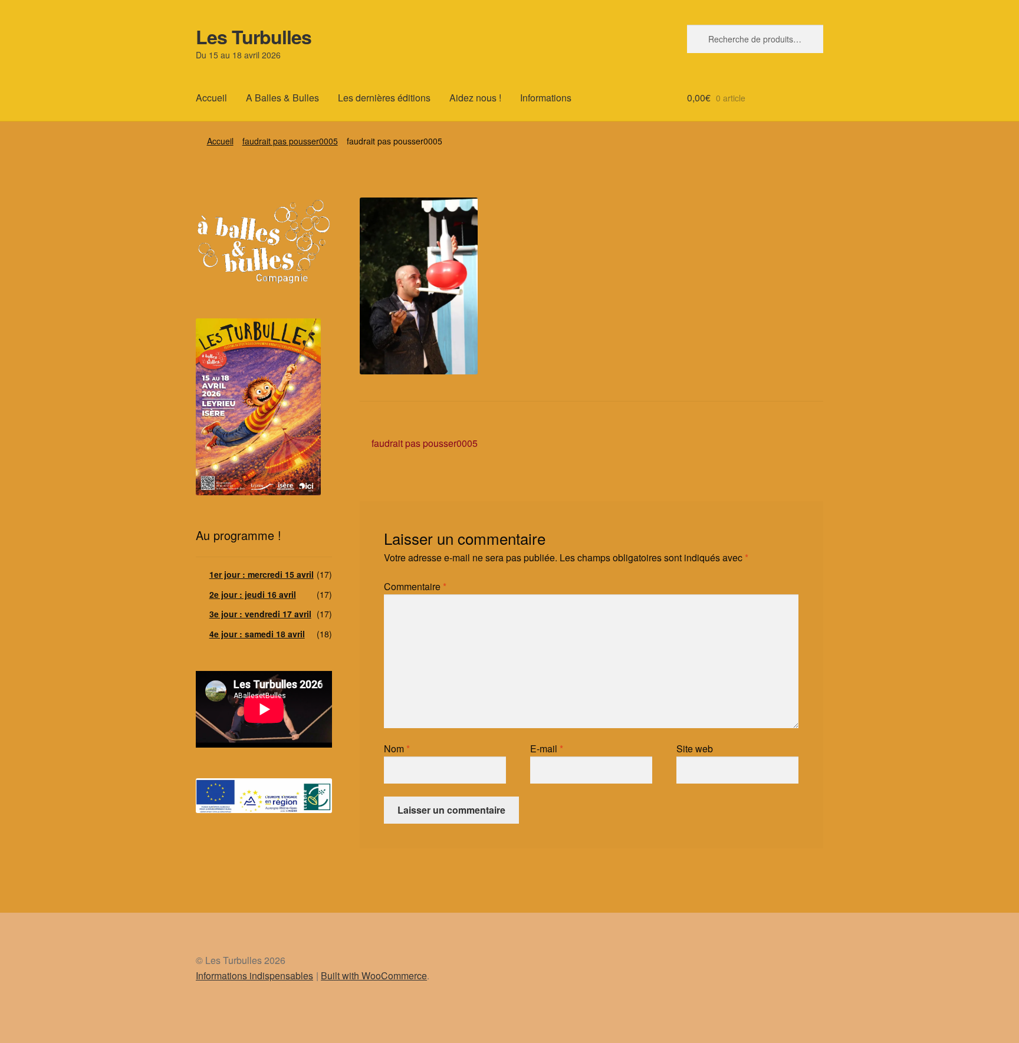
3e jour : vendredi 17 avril (260, 614)
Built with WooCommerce (374, 975)
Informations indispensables (254, 975)
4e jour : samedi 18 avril (257, 634)
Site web (694, 748)
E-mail (546, 748)
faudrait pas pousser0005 (290, 141)
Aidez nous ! (475, 97)
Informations (545, 97)
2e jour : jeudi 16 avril (252, 594)
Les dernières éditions (384, 97)
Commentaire (415, 586)
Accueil (211, 97)
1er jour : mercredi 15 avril (261, 574)
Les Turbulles (253, 36)
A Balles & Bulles (282, 97)
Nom (397, 748)
